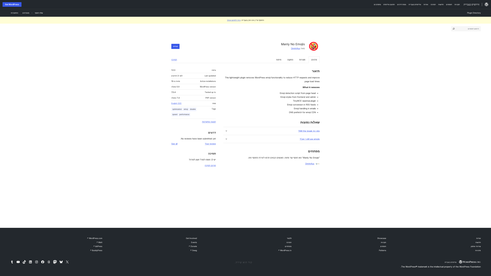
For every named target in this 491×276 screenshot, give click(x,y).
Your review (210, 143)
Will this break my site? (309, 131)
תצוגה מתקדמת (209, 121)
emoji (186, 109)
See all (174, 143)
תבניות (383, 242)
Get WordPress (12, 4)
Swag (193, 250)
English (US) (176, 103)
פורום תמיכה (210, 165)
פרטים (314, 59)
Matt (99, 242)
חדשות (478, 242)
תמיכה (174, 59)
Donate (192, 246)
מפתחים (288, 246)
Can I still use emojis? (310, 139)
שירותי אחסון (476, 246)
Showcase (381, 238)
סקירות (302, 59)
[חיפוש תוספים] (453, 28)
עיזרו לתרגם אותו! (234, 20)
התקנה (290, 59)
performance (184, 114)
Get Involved (191, 238)
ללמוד (289, 238)
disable (193, 109)
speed (174, 114)
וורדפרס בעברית (450, 262)
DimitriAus (295, 48)
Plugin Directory (474, 13)
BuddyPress (96, 250)
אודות (478, 238)
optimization (177, 109)
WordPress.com (94, 238)
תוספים (383, 246)
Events (194, 242)
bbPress (97, 246)
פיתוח (278, 59)
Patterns (382, 250)
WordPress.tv (285, 250)
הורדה (175, 46)
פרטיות (478, 250)
